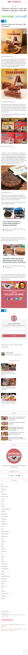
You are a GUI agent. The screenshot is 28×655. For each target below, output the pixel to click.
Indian (2, 538)
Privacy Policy (12, 630)
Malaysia (3, 561)
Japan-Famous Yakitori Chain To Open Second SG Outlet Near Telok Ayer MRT (8, 373)
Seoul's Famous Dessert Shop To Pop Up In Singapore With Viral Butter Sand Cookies (17, 418)
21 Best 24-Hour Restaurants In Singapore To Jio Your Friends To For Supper (17, 439)
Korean (2, 556)
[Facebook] (2, 21)
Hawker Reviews (4, 533)
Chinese (2, 499)
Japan (2, 546)
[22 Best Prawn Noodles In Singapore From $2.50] (4, 423)
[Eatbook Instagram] (12, 298)
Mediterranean (4, 563)
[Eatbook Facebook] (7, 298)
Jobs (6, 628)
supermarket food (18, 344)
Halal (2, 528)
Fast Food (3, 511)
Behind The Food (4, 486)
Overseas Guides (4, 568)
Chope (2, 501)
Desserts (3, 506)
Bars (2, 484)
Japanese (3, 548)
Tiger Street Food (5, 593)
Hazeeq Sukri (9, 353)
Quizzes (2, 571)
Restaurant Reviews (5, 576)
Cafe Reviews (4, 494)
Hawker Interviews (5, 531)
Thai (2, 588)
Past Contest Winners (18, 628)
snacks (11, 344)
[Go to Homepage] (14, 2)
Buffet (2, 491)
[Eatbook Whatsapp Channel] (21, 298)
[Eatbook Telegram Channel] (16, 298)
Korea (2, 553)
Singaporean (4, 578)
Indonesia (3, 541)
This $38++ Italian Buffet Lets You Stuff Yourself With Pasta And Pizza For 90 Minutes (8, 388)
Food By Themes (4, 516)
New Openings (4, 566)
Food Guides (3, 519)
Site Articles (3, 581)
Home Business (4, 536)
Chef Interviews (4, 496)
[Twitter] (5, 21)
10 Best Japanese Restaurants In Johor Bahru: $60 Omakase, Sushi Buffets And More (16, 429)
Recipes (2, 573)
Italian (2, 543)
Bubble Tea (3, 489)
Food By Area (4, 514)
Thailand (3, 591)
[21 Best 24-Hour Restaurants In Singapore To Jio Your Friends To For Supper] (4, 439)
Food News (14, 5)
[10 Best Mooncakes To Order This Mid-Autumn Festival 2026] (4, 434)
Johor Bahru (3, 551)
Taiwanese (3, 586)
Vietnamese (3, 596)
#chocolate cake (5, 344)
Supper (2, 583)
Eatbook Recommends (6, 509)
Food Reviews (4, 524)
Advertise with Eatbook (7, 620)
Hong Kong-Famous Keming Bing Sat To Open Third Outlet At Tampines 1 (8, 403)
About (2, 628)
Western (3, 598)
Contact (10, 628)
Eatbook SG (14, 303)
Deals (2, 504)
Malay (2, 558)
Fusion (2, 526)
